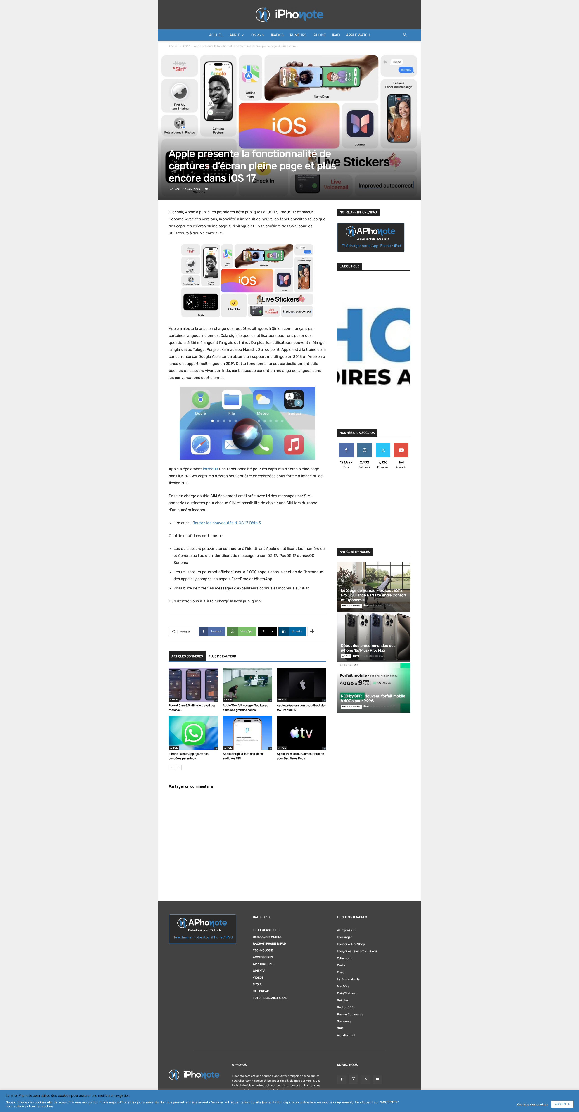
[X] (365, 1079)
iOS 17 (186, 46)
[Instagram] (353, 1079)
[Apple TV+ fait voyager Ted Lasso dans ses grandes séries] (247, 685)
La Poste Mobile (348, 979)
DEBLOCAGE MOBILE (267, 937)
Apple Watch (358, 35)
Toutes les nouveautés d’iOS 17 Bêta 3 (227, 522)
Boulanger (344, 937)
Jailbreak (261, 991)
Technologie (263, 950)
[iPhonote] (289, 14)
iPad (336, 35)
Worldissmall (346, 1035)
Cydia (257, 984)
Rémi (177, 189)
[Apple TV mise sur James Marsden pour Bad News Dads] (301, 733)
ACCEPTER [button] (562, 1104)
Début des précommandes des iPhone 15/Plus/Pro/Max (368, 648)
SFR (340, 1028)
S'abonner (401, 444)
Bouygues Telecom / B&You (357, 951)
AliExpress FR (346, 930)
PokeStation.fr (347, 993)
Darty (341, 965)
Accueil (216, 35)
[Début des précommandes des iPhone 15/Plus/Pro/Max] (373, 637)
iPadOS (277, 35)
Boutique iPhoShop (351, 944)
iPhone (319, 35)
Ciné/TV (259, 970)
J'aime (346, 444)
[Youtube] (377, 1079)
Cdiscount (344, 958)
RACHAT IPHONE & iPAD (269, 943)
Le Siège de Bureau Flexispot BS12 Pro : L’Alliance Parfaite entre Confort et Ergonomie (373, 595)
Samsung (344, 1021)
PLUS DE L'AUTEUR (222, 656)
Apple (235, 35)
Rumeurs (298, 35)
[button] (404, 35)
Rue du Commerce (350, 1014)
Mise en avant (351, 605)
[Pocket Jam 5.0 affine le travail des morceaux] (193, 685)
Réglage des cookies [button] (532, 1104)
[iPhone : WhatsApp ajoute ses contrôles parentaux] (193, 733)
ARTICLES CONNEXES (187, 656)
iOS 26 (255, 35)
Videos (258, 977)
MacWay (343, 986)
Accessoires (263, 957)
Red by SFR (345, 1007)
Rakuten (343, 1000)
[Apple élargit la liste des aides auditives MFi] (247, 733)
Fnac (340, 972)
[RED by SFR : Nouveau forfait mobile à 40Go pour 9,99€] (373, 688)
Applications (263, 964)
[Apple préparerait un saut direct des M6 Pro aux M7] (301, 685)
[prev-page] (171, 767)
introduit (210, 469)
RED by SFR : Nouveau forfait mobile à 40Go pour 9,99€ (373, 698)
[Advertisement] (373, 511)
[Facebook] (341, 1079)
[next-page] (179, 767)
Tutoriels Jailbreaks (270, 998)
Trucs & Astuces (266, 930)
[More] (312, 631)
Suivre (364, 444)
